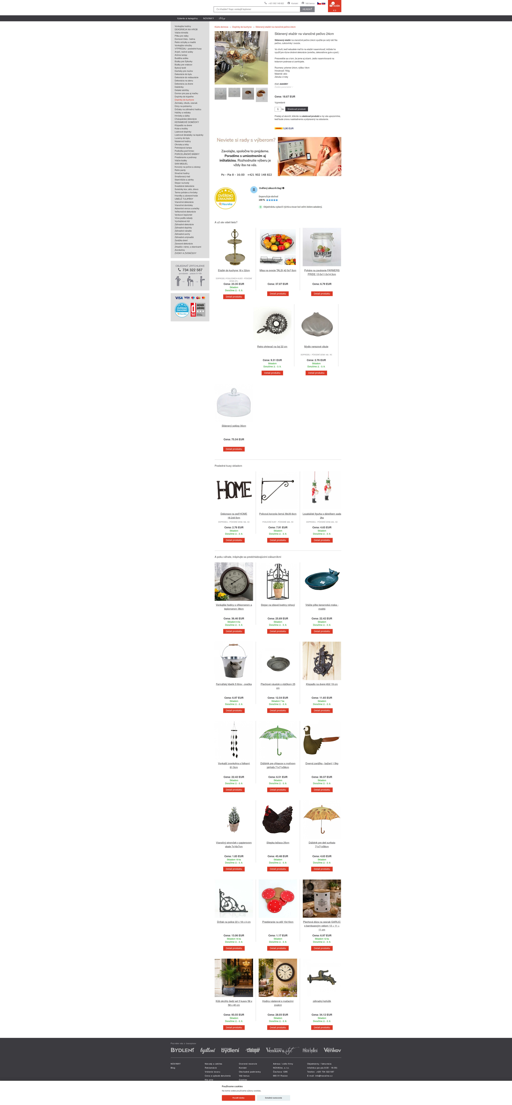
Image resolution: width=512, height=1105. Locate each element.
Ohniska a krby (182, 144)
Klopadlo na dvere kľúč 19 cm (322, 684)
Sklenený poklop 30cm (234, 425)
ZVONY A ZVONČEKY (185, 253)
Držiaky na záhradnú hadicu (188, 109)
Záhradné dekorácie (184, 224)
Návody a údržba (213, 1063)
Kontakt (294, 3)
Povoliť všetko (238, 1098)
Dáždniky (179, 86)
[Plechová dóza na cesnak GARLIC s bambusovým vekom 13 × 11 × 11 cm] (322, 918)
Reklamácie (211, 1067)
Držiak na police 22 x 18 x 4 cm (234, 921)
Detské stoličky (182, 90)
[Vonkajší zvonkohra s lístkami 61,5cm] (234, 759)
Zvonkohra (180, 249)
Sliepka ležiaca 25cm (278, 842)
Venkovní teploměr (183, 214)
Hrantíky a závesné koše (186, 195)
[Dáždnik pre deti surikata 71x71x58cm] (322, 839)
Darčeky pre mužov (184, 70)
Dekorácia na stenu (184, 80)
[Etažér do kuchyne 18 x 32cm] (234, 266)
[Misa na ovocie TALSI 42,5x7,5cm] (278, 266)
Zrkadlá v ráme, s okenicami (188, 246)
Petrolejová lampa (183, 147)
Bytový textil (180, 67)
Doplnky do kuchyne (184, 99)
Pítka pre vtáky (182, 35)
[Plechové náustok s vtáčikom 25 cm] (278, 680)
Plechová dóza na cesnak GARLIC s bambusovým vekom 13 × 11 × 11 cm (322, 925)
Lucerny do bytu (182, 138)
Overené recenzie (248, 1063)
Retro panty (180, 170)
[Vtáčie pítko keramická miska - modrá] (322, 601)
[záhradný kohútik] (322, 997)
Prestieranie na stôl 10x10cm (277, 921)
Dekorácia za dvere (184, 83)
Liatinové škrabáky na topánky (189, 134)
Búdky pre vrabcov (183, 64)
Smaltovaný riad (182, 176)
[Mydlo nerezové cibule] (316, 342)
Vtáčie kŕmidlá (181, 32)
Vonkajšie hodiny (183, 26)
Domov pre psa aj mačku (186, 93)
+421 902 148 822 (276, 3)
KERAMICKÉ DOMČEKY (187, 122)
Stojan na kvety (182, 182)
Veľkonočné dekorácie (185, 211)
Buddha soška (181, 58)
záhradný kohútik (322, 1001)
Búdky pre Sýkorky (183, 61)
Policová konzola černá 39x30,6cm (278, 513)
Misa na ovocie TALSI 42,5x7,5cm (278, 270)
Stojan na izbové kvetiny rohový (278, 605)
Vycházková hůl (182, 221)
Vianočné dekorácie (184, 202)
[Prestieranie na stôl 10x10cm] (278, 918)
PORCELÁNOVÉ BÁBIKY (187, 154)
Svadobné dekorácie (184, 186)
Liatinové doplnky (183, 131)
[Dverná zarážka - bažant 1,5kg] (322, 759)
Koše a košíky (181, 128)
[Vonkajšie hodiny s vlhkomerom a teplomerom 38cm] (234, 601)
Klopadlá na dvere (183, 125)
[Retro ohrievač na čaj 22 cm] (272, 342)
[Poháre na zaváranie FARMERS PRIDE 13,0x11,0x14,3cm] (322, 266)
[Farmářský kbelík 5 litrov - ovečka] (234, 680)
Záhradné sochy (182, 233)
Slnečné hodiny (182, 173)
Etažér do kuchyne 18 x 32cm (234, 270)
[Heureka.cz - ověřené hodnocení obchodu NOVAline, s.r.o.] (182, 316)
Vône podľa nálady (184, 217)
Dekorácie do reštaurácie (186, 77)
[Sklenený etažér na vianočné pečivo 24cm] (241, 83)
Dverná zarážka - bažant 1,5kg (321, 763)
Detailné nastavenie (273, 1098)
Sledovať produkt (297, 109)
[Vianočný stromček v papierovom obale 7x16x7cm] (234, 839)
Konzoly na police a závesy (188, 166)
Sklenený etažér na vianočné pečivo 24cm (276, 26)
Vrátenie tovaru (212, 1071)
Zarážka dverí (181, 240)
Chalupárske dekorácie (186, 118)
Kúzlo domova (221, 26)
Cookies (243, 1079)
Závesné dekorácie (184, 243)
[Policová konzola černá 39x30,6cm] (278, 510)
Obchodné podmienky (250, 1071)
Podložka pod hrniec (184, 150)
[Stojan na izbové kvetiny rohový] (278, 601)
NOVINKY (208, 18)
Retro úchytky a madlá (185, 42)
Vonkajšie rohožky (183, 45)
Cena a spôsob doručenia (218, 1075)
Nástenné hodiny (183, 141)
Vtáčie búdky (181, 160)
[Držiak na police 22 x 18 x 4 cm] (234, 918)
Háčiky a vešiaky (183, 112)
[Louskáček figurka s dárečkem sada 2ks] (322, 510)
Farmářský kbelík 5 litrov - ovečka (234, 684)
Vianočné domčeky (184, 205)
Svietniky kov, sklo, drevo (186, 189)
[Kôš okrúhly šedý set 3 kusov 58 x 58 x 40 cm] (234, 997)
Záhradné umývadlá (184, 237)
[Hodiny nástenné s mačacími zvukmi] (278, 997)
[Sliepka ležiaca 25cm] (278, 839)
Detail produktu (234, 296)
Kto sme (209, 1079)
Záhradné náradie (183, 230)
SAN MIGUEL (181, 163)
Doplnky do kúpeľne (184, 96)
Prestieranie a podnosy (186, 157)
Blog (173, 1067)
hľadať (307, 9)
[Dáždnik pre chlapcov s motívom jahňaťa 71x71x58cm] (278, 759)
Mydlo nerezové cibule (316, 346)
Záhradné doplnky (183, 227)
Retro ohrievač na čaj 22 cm (272, 346)
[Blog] (222, 18)
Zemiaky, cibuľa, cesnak (186, 102)
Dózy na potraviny (183, 106)
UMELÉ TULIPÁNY (184, 198)
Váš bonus (310, 3)
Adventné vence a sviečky (187, 208)
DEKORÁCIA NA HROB (186, 29)
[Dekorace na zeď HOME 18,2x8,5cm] (234, 510)
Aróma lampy (181, 54)
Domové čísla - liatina (185, 38)
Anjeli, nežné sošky (184, 51)
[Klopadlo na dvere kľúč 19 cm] (322, 680)
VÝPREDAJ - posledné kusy (188, 48)
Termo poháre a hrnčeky (186, 192)
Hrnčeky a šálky (182, 115)
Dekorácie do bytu (183, 74)
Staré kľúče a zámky (184, 179)
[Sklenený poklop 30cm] (234, 422)
